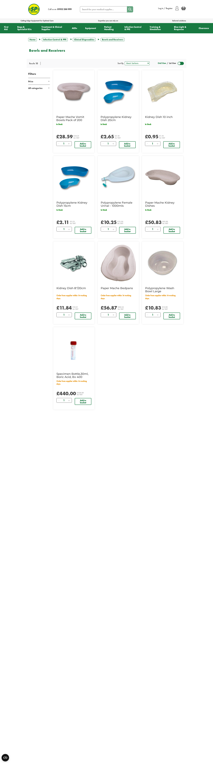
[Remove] (58, 143)
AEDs (74, 28)
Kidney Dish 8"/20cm (71, 288)
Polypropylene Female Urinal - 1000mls (116, 204)
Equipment (90, 28)
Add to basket (83, 144)
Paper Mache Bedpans (117, 288)
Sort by (121, 63)
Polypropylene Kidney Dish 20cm (116, 118)
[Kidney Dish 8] (73, 263)
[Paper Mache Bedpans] (118, 263)
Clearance (204, 28)
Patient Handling (109, 28)
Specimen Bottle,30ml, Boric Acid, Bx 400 (72, 375)
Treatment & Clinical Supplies (51, 28)
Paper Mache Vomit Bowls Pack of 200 (70, 118)
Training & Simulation (155, 28)
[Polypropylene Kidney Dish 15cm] (73, 177)
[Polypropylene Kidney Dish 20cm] (118, 91)
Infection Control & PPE (132, 28)
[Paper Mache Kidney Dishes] (162, 177)
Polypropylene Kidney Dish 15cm (71, 204)
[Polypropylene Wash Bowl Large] (162, 263)
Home (32, 39)
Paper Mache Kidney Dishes (159, 204)
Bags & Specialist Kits (24, 28)
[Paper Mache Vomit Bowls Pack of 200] (73, 91)
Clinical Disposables (84, 39)
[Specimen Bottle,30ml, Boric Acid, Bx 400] (73, 348)
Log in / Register (165, 8)
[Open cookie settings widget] (5, 757)
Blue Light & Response (180, 28)
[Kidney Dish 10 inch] (162, 91)
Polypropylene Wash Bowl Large (159, 290)
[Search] (130, 9)
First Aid (6, 28)
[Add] (69, 143)
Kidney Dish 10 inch (159, 117)
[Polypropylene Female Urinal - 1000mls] (118, 177)
